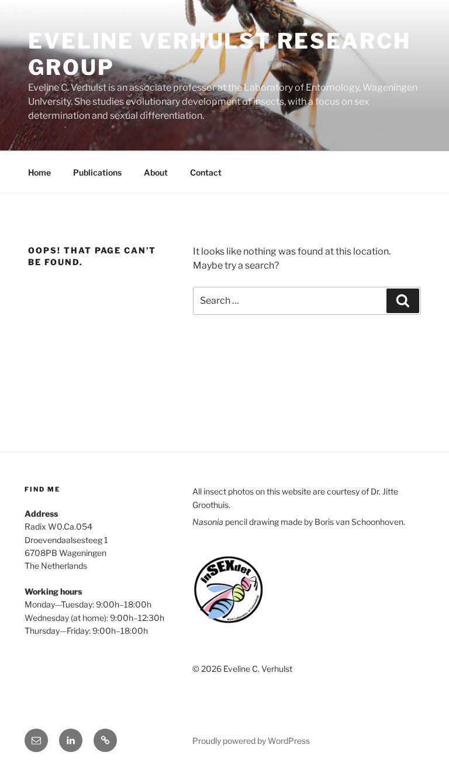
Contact (206, 172)
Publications (97, 172)
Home (39, 172)
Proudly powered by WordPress (251, 741)
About (156, 172)
